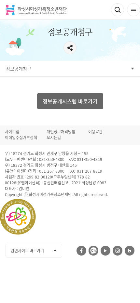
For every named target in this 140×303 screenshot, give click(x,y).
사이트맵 (12, 132)
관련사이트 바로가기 (27, 251)
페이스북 (81, 251)
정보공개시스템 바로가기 (70, 101)
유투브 (105, 251)
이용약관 (95, 132)
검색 (117, 9)
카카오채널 (93, 251)
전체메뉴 (133, 9)
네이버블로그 (129, 251)
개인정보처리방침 (61, 132)
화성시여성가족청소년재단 (36, 10)
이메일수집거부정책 (21, 137)
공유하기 (70, 48)
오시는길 (54, 137)
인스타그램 (117, 251)
